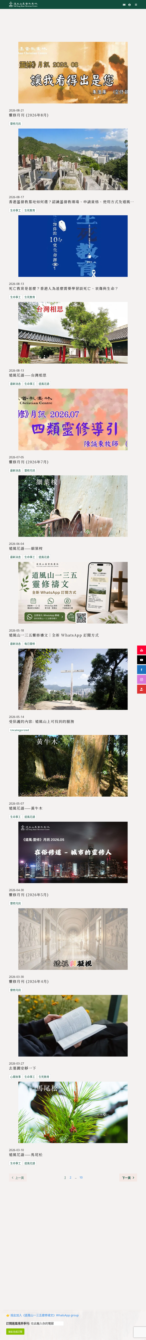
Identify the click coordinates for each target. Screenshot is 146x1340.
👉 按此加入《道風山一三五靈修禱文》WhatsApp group (42, 1315)
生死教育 (29, 210)
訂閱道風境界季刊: (18, 1323)
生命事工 (15, 210)
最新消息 (15, 383)
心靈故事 (15, 1076)
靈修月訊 (15, 123)
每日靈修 (29, 643)
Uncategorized (19, 730)
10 (81, 1177)
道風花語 (44, 383)
